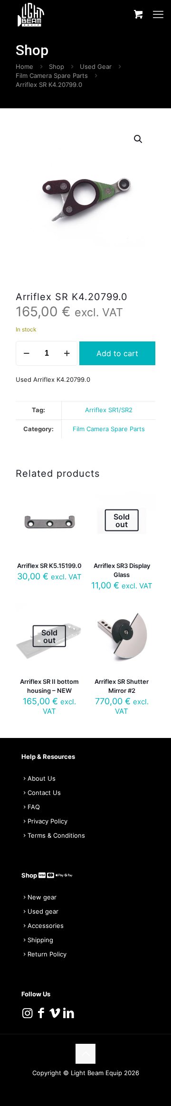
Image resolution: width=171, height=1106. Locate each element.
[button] (138, 139)
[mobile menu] (158, 14)
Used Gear (96, 66)
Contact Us (44, 792)
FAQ (34, 807)
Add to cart (117, 353)
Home (24, 66)
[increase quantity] (66, 353)
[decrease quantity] (26, 353)
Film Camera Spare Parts (52, 75)
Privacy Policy (47, 821)
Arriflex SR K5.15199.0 (49, 565)
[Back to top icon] (85, 1054)
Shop (56, 66)
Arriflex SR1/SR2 (109, 410)
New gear (42, 897)
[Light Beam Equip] (31, 14)
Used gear (43, 911)
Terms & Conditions (56, 835)
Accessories (46, 925)
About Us (42, 778)
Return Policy (47, 954)
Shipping (40, 940)
